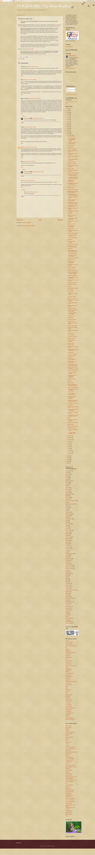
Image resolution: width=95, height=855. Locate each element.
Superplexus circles (71, 315)
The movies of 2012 (71, 145)
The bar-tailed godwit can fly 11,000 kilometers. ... (73, 184)
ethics (67, 505)
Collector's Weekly (69, 733)
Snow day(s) (70, 239)
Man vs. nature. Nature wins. (73, 387)
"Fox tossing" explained (72, 237)
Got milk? (69, 380)
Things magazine (69, 812)
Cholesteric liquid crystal (72, 370)
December (70, 135)
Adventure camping (71, 338)
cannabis (67, 613)
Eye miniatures (70, 317)
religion (67, 517)
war (66, 502)
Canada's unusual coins (72, 354)
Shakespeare (68, 586)
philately (67, 575)
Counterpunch (68, 654)
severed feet (68, 583)
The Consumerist (69, 699)
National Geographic (69, 778)
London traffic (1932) (71, 308)
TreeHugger (68, 714)
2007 (68, 463)
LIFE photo (68, 603)
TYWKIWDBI (68, 470)
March (69, 450)
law (66, 551)
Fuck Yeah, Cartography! (70, 747)
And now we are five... (72, 223)
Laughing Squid (68, 670)
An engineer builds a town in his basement (73, 278)
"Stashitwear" (70, 248)
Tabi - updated (70, 404)
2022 (68, 115)
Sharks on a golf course (72, 163)
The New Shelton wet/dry (70, 807)
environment (68, 512)
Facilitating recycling (71, 427)
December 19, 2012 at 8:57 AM (28, 180)
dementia (67, 593)
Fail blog (67, 743)
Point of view (70, 213)
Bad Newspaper (68, 725)
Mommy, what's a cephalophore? (71, 226)
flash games (68, 560)
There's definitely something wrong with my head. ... (73, 416)
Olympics (67, 571)
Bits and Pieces (69, 727)
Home (40, 220)
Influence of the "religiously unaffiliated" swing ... (73, 401)
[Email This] (22, 57)
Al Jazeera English (69, 642)
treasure (67, 556)
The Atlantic (68, 698)
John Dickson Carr (69, 601)
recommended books (69, 553)
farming (67, 581)
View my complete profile (70, 68)
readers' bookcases (69, 568)
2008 (68, 461)
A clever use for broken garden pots (72, 235)
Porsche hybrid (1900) (72, 319)
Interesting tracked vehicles (73, 244)
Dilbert (67, 740)
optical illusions (68, 558)
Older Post (60, 220)
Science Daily (68, 689)
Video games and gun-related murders (72, 256)
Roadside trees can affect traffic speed (72, 219)
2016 (68, 126)
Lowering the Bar (69, 761)
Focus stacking (70, 382)
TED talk (67, 594)
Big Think (67, 649)
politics (67, 484)
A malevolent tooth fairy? (72, 253)
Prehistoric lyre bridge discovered (72, 356)
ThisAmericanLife (69, 618)
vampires (67, 619)
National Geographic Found (71, 780)
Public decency (70, 333)
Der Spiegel (68, 655)
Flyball (69, 417)
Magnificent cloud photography (71, 181)
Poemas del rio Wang (70, 790)
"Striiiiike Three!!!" (71, 344)
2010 (68, 457)
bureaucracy (68, 563)
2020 (68, 119)
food (66, 509)
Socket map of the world (72, 336)
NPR (66, 783)
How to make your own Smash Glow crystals (72, 246)
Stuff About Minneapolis (70, 801)
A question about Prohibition (73, 189)
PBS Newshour (68, 683)
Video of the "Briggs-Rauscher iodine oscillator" (71, 139)
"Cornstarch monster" (72, 321)
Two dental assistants (72, 379)
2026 (68, 108)
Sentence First (68, 796)
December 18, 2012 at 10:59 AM (30, 79)
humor (67, 475)
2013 (68, 132)
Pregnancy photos (71, 334)
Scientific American (69, 795)
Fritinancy (67, 745)
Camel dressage (71, 228)
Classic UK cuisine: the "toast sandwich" (72, 359)
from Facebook (68, 573)
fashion (67, 528)
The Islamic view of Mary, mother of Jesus (72, 206)
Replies (23, 169)
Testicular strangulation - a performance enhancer (73, 385)
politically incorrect (69, 566)
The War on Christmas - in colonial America (72, 200)
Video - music (68, 523)
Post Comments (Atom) (26, 222)
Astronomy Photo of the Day (71, 645)
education (67, 532)
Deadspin (67, 738)
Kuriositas (67, 755)
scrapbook (67, 588)
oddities (67, 535)
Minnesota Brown (69, 770)
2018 (68, 123)
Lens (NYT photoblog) (70, 758)
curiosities (67, 492)
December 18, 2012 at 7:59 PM (30, 127)
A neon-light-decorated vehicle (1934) (72, 313)
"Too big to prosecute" (72, 161)
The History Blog (69, 803)
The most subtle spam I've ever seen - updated (73, 273)
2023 (68, 114)
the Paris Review (69, 810)
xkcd (66, 815)
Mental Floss (68, 768)
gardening (67, 608)
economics (68, 497)
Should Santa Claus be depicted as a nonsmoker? (72, 376)
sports (67, 522)
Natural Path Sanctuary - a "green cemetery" (73, 143)
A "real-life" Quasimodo (72, 148)
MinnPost (67, 771)
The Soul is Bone (69, 709)
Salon (67, 688)
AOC (66, 616)
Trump (67, 550)
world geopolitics (69, 518)
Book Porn (68, 728)
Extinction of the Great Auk (73, 426)
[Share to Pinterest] (27, 57)
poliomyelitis (68, 596)
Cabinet (67, 730)
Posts (68, 88)
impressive (68, 474)
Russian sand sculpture (72, 282)
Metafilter (67, 671)
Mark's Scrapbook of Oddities (71, 766)
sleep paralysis (68, 606)
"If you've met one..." (72, 268)
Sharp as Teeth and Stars (70, 798)
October (69, 437)
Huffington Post (68, 664)
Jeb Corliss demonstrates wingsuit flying (72, 311)
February (69, 451)
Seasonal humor (71, 391)
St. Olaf (67, 611)
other (66, 520)
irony (66, 570)
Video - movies (68, 530)
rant (66, 510)
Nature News (68, 678)
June (69, 444)
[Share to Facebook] (26, 57)
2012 (68, 133)
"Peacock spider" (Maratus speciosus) (73, 160)
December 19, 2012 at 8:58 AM (32, 192)
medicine (67, 487)
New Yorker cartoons (69, 781)
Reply (22, 75)
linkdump (67, 543)
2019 (68, 121)
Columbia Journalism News (71, 652)
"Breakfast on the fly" (72, 259)
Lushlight (67, 763)
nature (67, 472)
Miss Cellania (68, 674)
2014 (68, 130)
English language (69, 494)
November (70, 435)
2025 (68, 110)
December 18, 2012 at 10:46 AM (32, 66)
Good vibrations (71, 352)
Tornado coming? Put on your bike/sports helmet (72, 365)
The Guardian (68, 703)
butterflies (67, 533)
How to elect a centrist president (72, 373)
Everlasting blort (69, 657)
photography (68, 480)
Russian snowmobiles (72, 267)
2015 (68, 128)
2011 (68, 456)
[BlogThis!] (24, 57)
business (67, 499)
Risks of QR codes (71, 187)
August (69, 441)
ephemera (67, 489)
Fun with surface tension (72, 325)
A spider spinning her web (72, 270)
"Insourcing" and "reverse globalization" (72, 390)
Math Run (69, 286)
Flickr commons (69, 662)
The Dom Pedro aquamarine (73, 422)
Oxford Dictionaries (69, 785)
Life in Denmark (71, 289)
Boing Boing (68, 650)
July (69, 442)
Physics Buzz (68, 788)
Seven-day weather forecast (73, 257)
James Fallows (68, 753)
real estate (68, 555)
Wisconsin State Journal (70, 719)
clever (67, 495)
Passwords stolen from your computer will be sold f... (73, 178)
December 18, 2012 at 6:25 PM (34, 98)
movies (67, 542)
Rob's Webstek (68, 793)
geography (67, 538)
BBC (66, 647)
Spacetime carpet (71, 343)
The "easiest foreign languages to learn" (72, 433)
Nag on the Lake (69, 775)
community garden (69, 623)
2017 (68, 124)
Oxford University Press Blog (71, 681)
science (67, 482)
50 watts (67, 640)
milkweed (67, 614)
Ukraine (67, 580)
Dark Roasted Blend (69, 737)
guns (66, 576)
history (67, 477)
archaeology (68, 540)
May (69, 446)
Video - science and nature (71, 500)
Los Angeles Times (69, 760)
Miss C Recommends (70, 673)
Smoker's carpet (71, 168)
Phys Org (67, 786)
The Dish (31, 48)
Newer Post (19, 220)
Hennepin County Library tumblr (71, 752)
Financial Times (69, 660)
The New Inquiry (69, 706)
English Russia (68, 742)
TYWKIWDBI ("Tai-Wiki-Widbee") (44, 6)
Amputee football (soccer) (72, 367)
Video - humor (68, 537)
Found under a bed (71, 136)
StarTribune (68, 696)
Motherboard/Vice (69, 676)
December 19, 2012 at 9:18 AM (37, 171)
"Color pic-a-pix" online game (73, 172)
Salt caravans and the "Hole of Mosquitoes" (73, 410)
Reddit (67, 686)
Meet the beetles (71, 424)
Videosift (67, 716)
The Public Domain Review (71, 708)
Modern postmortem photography (71, 262)
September (70, 439)
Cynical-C (67, 735)
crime (67, 525)
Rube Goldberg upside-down (73, 288)
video (67, 479)
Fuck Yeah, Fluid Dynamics (71, 748)
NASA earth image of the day (71, 776)
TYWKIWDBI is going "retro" (73, 368)
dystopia (67, 599)
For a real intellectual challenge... (71, 242)
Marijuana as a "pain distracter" (71, 216)
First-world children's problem (71, 341)
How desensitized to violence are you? (71, 394)
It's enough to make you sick (73, 403)
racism (67, 604)
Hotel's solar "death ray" (72, 284)
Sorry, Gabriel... (71, 291)
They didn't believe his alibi (73, 233)
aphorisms (67, 591)
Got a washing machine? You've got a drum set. (72, 175)
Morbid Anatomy (69, 773)
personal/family (68, 513)
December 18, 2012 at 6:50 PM (37, 118)
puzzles (67, 561)
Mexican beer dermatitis (72, 298)
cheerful (67, 527)
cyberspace (68, 515)
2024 (68, 112)
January (69, 453)
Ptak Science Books (69, 791)
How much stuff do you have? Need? (72, 362)
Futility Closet (68, 750)
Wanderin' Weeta (69, 814)
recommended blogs (69, 598)
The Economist (68, 701)
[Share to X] (25, 57)
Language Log (68, 668)
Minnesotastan (27, 118)
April (69, 448)
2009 (68, 459)
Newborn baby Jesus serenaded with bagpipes (73, 195)
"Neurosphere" (70, 147)
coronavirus (68, 547)
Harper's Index (68, 609)
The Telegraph (68, 711)
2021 (68, 117)
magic (67, 578)
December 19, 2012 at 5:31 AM (31, 147)
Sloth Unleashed (69, 694)
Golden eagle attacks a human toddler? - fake (72, 251)
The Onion (67, 809)
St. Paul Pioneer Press (70, 799)
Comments (69, 90)
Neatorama (68, 585)
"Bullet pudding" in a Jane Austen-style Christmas (72, 203)
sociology (22, 58)
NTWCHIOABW (68, 621)
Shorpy (67, 691)
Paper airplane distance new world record (73, 350)
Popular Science (69, 684)
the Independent (69, 704)
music (67, 545)
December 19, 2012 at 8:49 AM (29, 161)
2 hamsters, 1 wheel (71, 296)
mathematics (68, 548)
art (66, 485)
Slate (67, 693)
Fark (66, 659)
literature (67, 507)
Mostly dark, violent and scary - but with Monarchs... (72, 397)
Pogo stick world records (72, 185)
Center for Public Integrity (70, 732)
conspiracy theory (69, 565)
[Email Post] (20, 57)
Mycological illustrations (72, 275)
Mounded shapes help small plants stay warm (73, 192)
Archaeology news (69, 644)
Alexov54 (23, 147)
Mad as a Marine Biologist (70, 765)
